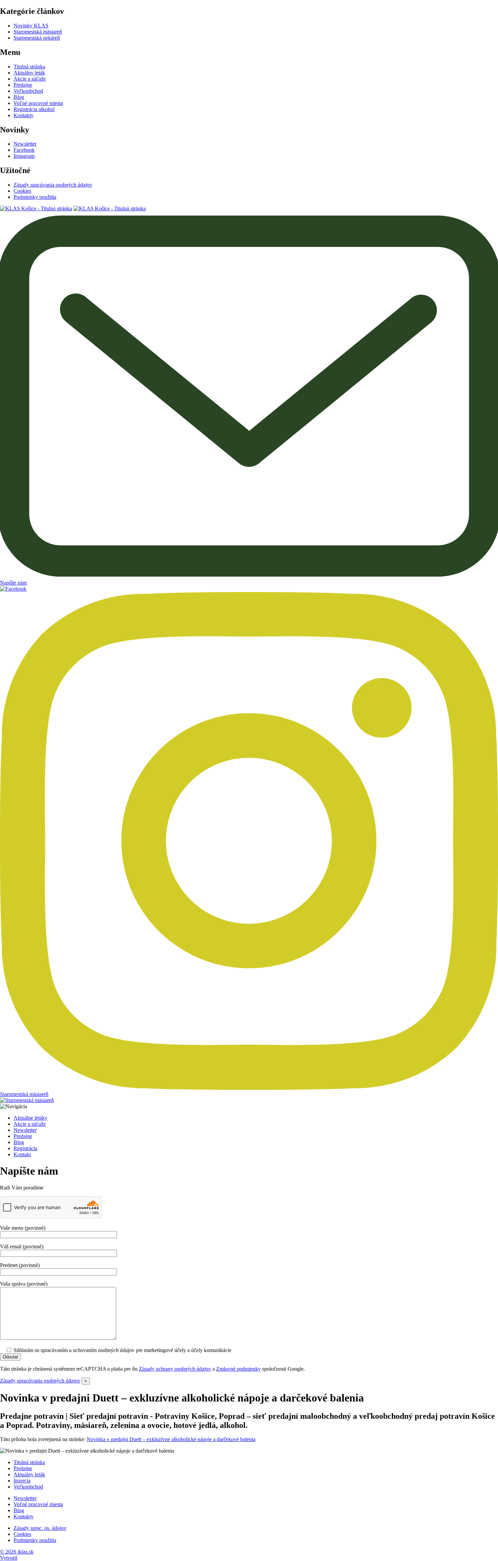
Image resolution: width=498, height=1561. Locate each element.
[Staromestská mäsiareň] (27, 1100)
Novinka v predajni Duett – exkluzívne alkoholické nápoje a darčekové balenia (171, 1439)
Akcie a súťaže (30, 79)
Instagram (24, 156)
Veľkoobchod (28, 91)
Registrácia (25, 1148)
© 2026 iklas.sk (17, 1552)
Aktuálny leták (29, 73)
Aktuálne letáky (30, 1118)
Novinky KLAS (31, 25)
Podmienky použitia (35, 197)
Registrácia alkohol (34, 109)
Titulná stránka (29, 66)
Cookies (22, 191)
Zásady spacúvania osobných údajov (53, 185)
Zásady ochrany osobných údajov (175, 1369)
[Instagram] (249, 1088)
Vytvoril (8, 1558)
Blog (19, 97)
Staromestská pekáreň (37, 38)
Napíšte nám (13, 583)
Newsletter (25, 144)
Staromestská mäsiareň (38, 32)
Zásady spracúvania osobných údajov (40, 1381)
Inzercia (22, 1480)
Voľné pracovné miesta (38, 103)
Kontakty (24, 115)
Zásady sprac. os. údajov (40, 1528)
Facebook (24, 150)
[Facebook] (13, 589)
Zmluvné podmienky (238, 1369)
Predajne (23, 85)
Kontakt (22, 1154)
